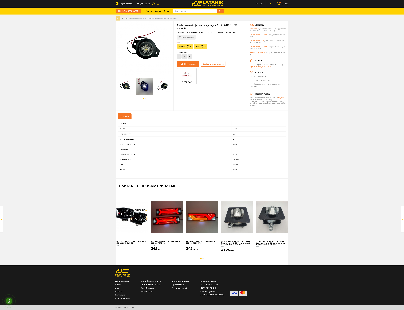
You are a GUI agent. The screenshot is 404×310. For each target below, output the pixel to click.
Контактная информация (150, 285)
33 (118, 18)
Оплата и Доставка (122, 298)
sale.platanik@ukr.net (207, 292)
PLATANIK (130, 307)
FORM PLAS (198, 32)
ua (261, 4)
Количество (182, 52)
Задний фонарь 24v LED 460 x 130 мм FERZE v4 (165, 242)
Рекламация (120, 295)
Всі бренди (187, 82)
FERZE (118, 245)
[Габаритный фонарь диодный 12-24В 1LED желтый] (402, 220)
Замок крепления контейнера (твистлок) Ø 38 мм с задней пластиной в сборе (271, 243)
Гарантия (118, 291)
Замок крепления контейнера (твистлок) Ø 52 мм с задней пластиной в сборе (236, 243)
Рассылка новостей (179, 288)
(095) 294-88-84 (143, 4)
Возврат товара (147, 291)
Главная (149, 11)
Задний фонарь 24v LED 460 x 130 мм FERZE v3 (200, 242)
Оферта (118, 285)
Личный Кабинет (147, 288)
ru (257, 4)
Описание (124, 116)
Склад (179, 42)
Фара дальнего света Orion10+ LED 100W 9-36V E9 (132, 242)
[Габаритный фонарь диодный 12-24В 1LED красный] (1, 220)
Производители (178, 285)
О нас (166, 11)
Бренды (158, 11)
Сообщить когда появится (213, 64)
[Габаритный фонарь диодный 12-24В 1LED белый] (125, 86)
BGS (222, 246)
